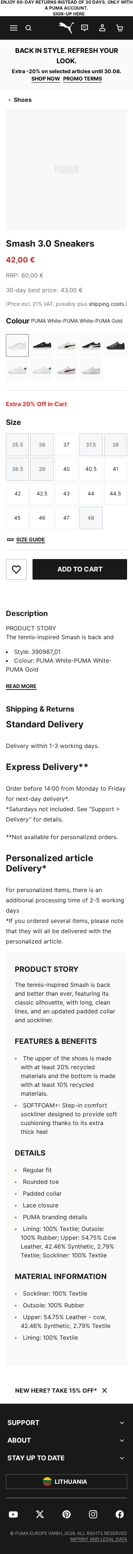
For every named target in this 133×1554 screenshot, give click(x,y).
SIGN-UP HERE (69, 14)
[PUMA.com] (66, 28)
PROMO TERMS (82, 78)
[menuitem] (13, 1514)
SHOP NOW (45, 78)
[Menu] (13, 28)
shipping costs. (107, 304)
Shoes (23, 99)
